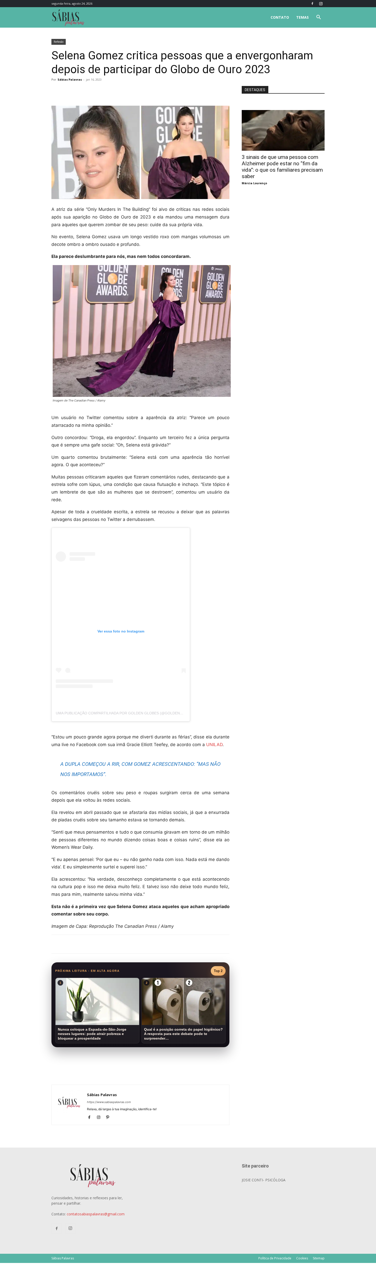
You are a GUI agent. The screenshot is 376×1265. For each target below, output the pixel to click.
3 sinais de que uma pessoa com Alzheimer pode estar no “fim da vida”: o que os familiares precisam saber (282, 166)
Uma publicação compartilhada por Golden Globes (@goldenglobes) (126, 713)
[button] (318, 17)
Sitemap (319, 1258)
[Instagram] (321, 3)
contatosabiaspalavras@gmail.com (96, 1214)
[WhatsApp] (123, 91)
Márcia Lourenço (254, 183)
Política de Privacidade (274, 1258)
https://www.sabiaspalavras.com (109, 1102)
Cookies (302, 1258)
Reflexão (58, 41)
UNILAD (214, 744)
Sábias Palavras (70, 79)
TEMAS (302, 17)
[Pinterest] (109, 1118)
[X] (111, 91)
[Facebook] (312, 3)
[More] (135, 91)
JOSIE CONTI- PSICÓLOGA (263, 1179)
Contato (280, 17)
